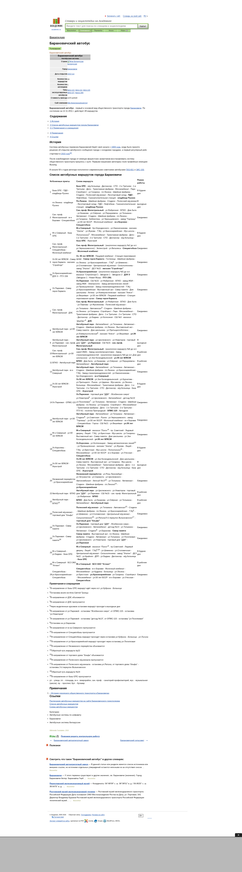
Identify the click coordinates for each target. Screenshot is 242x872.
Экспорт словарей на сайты (59, 821)
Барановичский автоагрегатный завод (71, 740)
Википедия (71, 31)
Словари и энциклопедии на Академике (88, 21)
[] (71, 153)
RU (145, 16)
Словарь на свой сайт (132, 16)
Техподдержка (86, 815)
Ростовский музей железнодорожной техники (72, 791)
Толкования (84, 31)
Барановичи (56, 775)
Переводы (98, 31)
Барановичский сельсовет (132, 740)
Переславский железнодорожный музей (70, 783)
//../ (78, 103)
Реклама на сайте (98, 815)
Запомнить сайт (113, 16)
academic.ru (56, 30)
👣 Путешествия (58, 817)
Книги (111, 31)
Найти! (143, 26)
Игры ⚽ (124, 31)
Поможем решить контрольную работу (80, 736)
